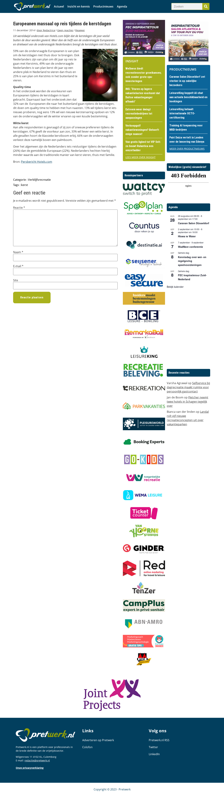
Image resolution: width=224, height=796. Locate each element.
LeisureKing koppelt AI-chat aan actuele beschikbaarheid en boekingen (188, 97)
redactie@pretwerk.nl (37, 760)
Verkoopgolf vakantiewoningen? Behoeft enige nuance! (142, 130)
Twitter (153, 747)
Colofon (87, 747)
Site (15, 280)
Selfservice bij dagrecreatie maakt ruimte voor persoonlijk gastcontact (188, 387)
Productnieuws (103, 6)
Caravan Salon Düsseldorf (193, 223)
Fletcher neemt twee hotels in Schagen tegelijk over (187, 401)
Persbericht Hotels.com (36, 162)
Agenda (122, 6)
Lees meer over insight (140, 157)
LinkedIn (154, 754)
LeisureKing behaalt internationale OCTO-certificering (182, 113)
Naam (18, 252)
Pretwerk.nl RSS (159, 740)
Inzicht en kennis (78, 6)
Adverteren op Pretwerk (98, 740)
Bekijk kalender (175, 286)
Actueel (59, 6)
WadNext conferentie (190, 246)
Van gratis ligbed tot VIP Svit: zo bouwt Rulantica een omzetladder (143, 146)
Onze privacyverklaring (30, 767)
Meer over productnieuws (187, 148)
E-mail (18, 266)
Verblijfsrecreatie (39, 180)
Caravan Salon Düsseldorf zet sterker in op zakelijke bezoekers (187, 81)
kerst (24, 185)
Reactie (19, 207)
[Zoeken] (205, 6)
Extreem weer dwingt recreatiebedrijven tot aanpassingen (138, 113)
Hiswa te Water (187, 236)
